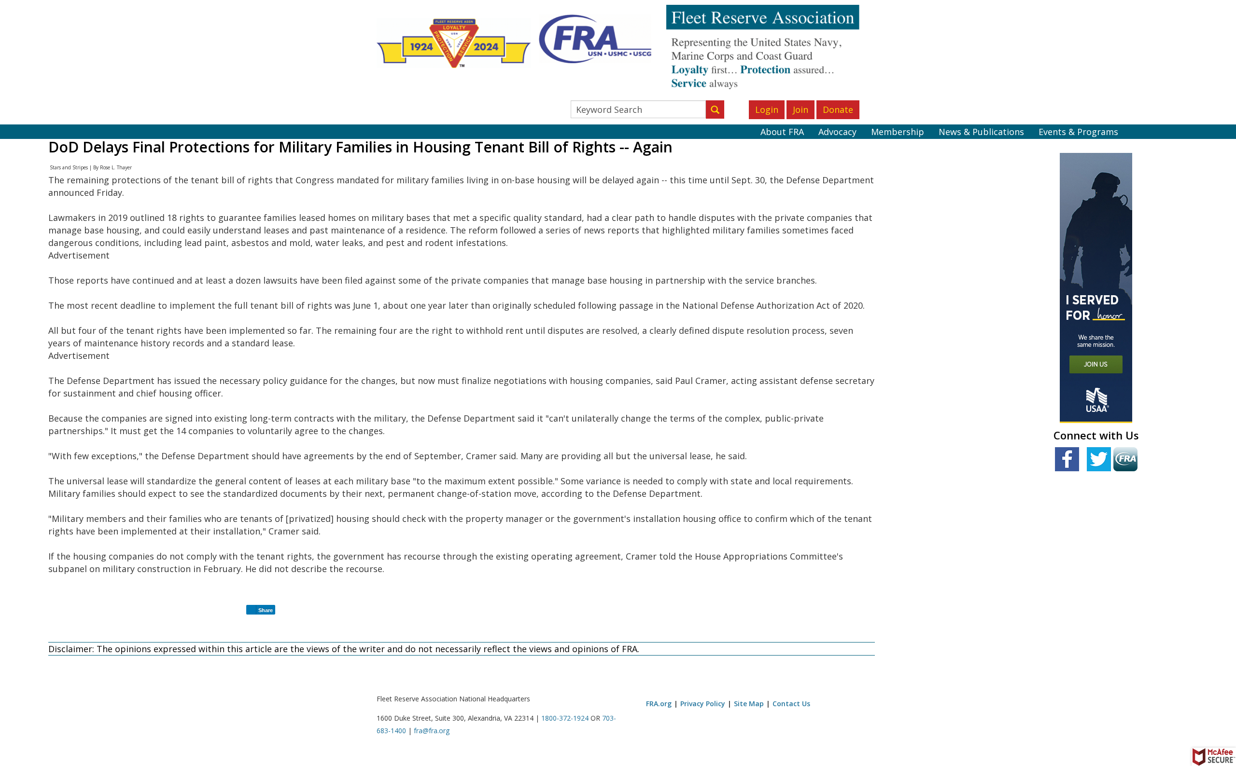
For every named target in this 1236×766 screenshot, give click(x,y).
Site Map (749, 703)
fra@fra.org (431, 730)
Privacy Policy (702, 703)
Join (800, 109)
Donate (838, 109)
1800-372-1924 (565, 718)
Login (766, 109)
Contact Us (791, 703)
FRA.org (659, 703)
